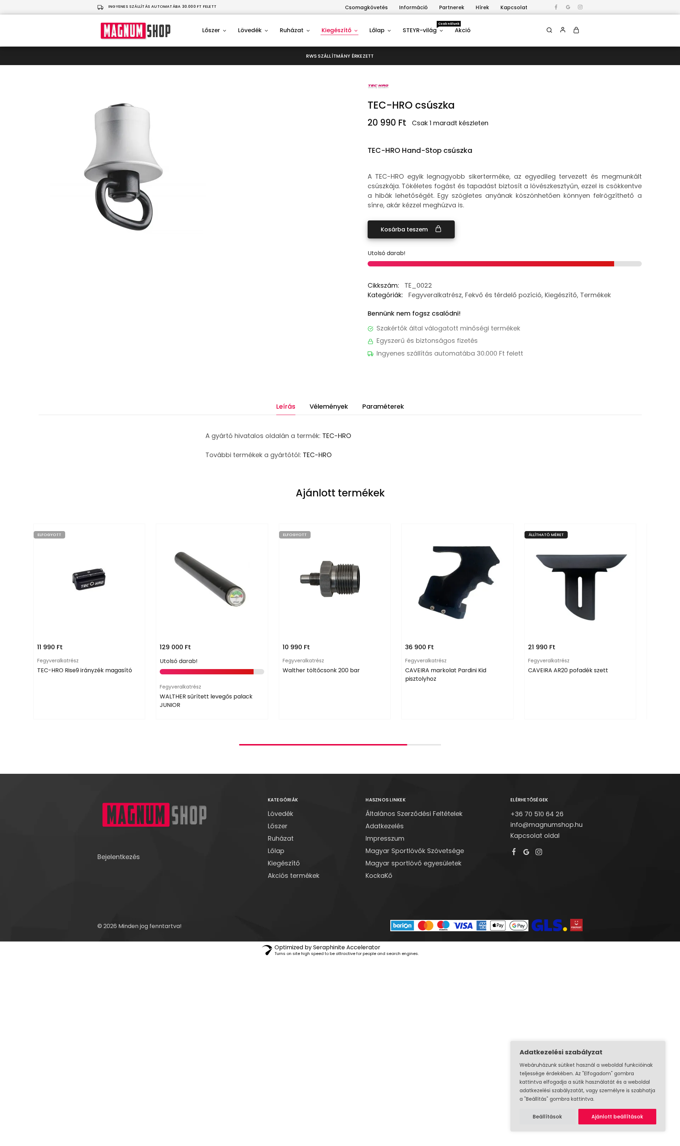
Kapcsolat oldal (535, 835)
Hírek (482, 7)
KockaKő (379, 875)
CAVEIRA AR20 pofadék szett (568, 670)
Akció (463, 30)
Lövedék (280, 813)
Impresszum (385, 838)
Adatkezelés (385, 826)
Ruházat (281, 838)
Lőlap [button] (377, 30)
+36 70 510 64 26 (536, 814)
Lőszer (278, 826)
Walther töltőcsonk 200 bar (321, 670)
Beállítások (547, 1116)
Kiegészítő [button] (336, 30)
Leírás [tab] (285, 406)
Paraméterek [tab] (383, 406)
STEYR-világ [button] (423, 30)
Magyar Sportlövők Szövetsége (415, 850)
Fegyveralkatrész (435, 294)
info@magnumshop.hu (546, 824)
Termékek (595, 294)
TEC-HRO (336, 435)
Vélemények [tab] (329, 406)
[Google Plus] (526, 853)
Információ (413, 7)
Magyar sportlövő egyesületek (413, 863)
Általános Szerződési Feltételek (414, 813)
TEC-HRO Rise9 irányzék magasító (84, 670)
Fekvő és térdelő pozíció (503, 294)
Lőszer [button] (211, 30)
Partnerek (451, 7)
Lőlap (276, 850)
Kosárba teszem (405, 229)
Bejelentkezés (118, 856)
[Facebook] (514, 852)
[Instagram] (539, 853)
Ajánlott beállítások (617, 1116)
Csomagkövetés (366, 7)
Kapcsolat (513, 7)
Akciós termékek (293, 875)
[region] (588, 1086)
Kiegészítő (561, 294)
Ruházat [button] (292, 30)
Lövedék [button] (250, 30)
